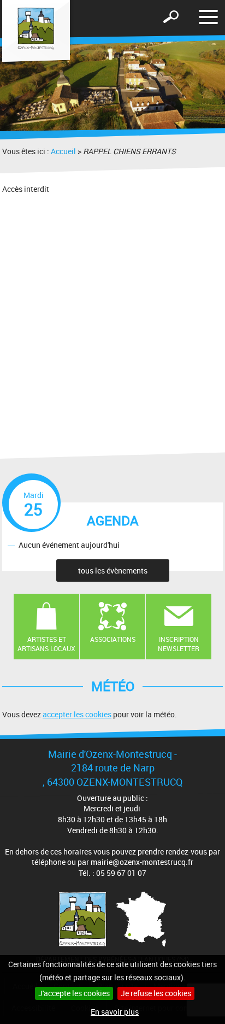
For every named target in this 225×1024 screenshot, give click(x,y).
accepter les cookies (77, 714)
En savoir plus (115, 1012)
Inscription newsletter (178, 644)
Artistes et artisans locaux (46, 644)
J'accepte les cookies (74, 993)
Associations (112, 639)
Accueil (63, 151)
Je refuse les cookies (156, 993)
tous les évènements (112, 570)
